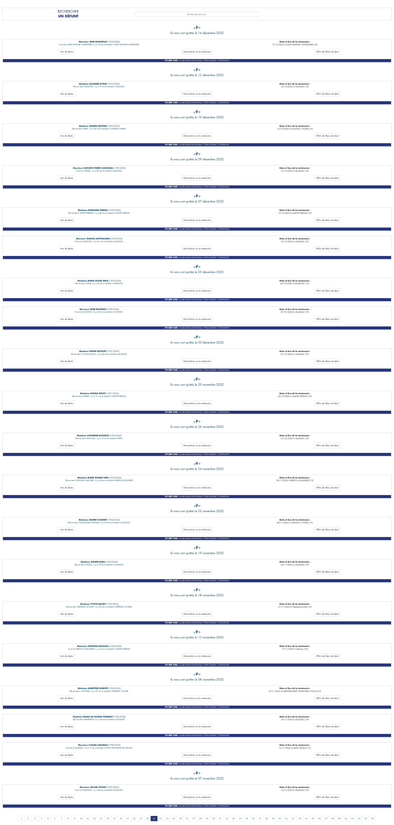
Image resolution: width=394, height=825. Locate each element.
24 (174, 818)
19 (141, 818)
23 (167, 818)
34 (240, 818)
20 (147, 818)
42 (293, 818)
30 (213, 818)
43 (299, 818)
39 (273, 818)
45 (313, 818)
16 (121, 818)
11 (88, 818)
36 (253, 818)
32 (227, 818)
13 (101, 818)
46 (319, 818)
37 (260, 818)
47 (326, 818)
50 (346, 818)
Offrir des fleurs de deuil (327, 52)
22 (160, 818)
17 (127, 818)
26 (187, 818)
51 (352, 818)
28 (200, 818)
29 (207, 818)
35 (246, 818)
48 (333, 818)
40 (280, 818)
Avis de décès (66, 52)
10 (81, 818)
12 (94, 818)
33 (233, 818)
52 (359, 818)
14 (108, 818)
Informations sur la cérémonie (197, 52)
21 (154, 818)
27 (194, 818)
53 (366, 818)
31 (220, 818)
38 (266, 818)
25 (180, 818)
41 (286, 818)
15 (114, 818)
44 (306, 818)
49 (339, 818)
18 (134, 818)
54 (372, 818)
